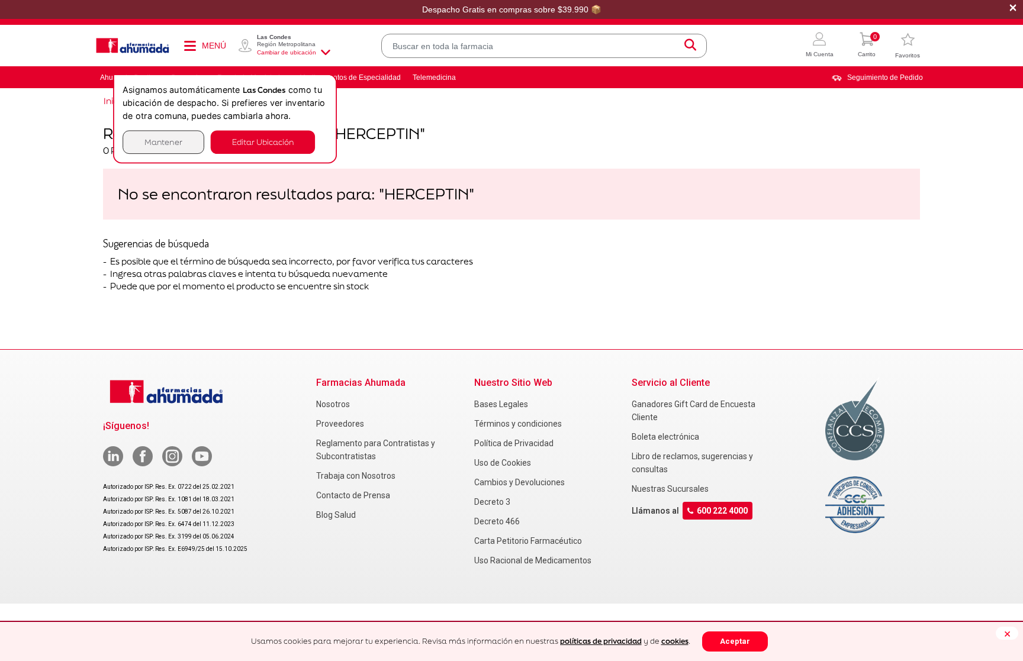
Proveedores (340, 423)
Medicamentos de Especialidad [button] (350, 77)
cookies (675, 641)
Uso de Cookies (502, 462)
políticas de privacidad (601, 641)
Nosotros (333, 404)
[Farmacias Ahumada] (132, 45)
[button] (820, 46)
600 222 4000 (722, 510)
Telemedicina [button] (434, 77)
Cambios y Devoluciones (519, 482)
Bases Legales (501, 404)
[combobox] (544, 46)
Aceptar (735, 641)
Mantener (163, 142)
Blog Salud (336, 515)
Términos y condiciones (518, 423)
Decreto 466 (497, 521)
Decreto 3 (492, 502)
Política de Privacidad (514, 443)
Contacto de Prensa (353, 495)
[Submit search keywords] (690, 46)
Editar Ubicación (263, 142)
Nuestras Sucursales (670, 489)
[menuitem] (877, 77)
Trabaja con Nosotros (355, 476)
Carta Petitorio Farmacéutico (528, 541)
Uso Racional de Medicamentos (532, 560)
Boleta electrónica (665, 436)
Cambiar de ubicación (286, 52)
